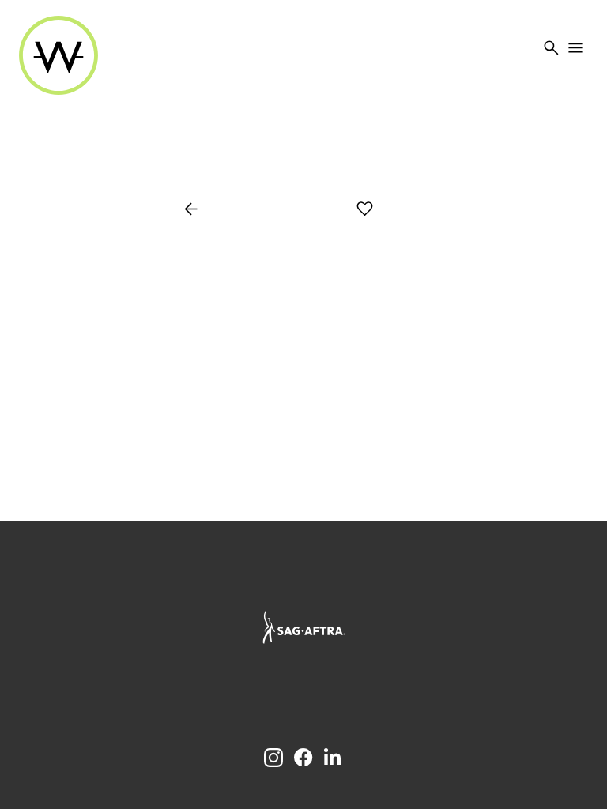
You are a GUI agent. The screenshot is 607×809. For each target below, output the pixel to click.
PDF (421, 210)
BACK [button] (201, 210)
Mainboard (392, 692)
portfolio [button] (292, 210)
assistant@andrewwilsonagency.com (304, 585)
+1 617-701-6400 (303, 570)
